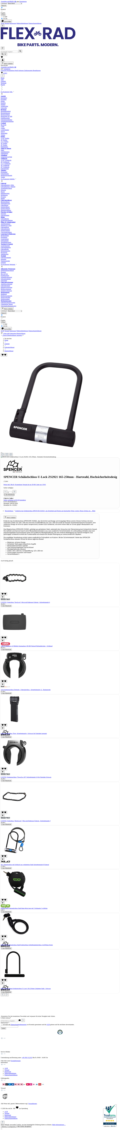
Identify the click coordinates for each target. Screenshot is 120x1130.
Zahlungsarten (28, 70)
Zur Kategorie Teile (7, 92)
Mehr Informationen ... (59, 1125)
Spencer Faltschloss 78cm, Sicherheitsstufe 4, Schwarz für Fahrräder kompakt (24, 733)
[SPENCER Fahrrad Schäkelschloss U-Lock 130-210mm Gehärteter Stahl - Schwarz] (15, 978)
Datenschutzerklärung (34, 23)
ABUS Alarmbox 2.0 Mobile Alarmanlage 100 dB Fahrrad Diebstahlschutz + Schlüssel (26, 646)
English (3, 13)
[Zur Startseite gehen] (38, 45)
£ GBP (5, 17)
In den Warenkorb (9, 494)
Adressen (21, 70)
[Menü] (2, 48)
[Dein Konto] (2, 60)
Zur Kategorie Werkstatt (8, 264)
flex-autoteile (4, 1050)
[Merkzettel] (2, 57)
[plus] (14, 491)
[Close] (1, 452)
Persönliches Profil (12, 70)
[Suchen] (20, 51)
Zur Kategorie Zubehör (8, 179)
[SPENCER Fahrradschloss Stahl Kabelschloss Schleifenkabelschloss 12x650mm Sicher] (15, 934)
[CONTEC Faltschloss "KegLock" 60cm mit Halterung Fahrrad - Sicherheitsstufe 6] (15, 591)
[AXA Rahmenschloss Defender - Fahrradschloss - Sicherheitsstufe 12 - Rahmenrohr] (15, 679)
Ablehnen (4, 1126)
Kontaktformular (15, 1061)
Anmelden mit (8, 1)
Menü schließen (8, 63)
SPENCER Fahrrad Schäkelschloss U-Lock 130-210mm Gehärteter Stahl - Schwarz (26, 988)
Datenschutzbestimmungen (19, 1024)
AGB (2, 23)
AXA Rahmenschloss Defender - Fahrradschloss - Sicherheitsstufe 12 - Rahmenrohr (26, 690)
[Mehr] (2, 75)
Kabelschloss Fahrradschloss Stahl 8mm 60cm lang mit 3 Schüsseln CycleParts (24, 908)
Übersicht (4, 70)
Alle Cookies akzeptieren (24, 1126)
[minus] (5, 491)
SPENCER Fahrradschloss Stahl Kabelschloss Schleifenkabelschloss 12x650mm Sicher (27, 945)
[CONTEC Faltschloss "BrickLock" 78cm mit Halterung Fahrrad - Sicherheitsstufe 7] (15, 810)
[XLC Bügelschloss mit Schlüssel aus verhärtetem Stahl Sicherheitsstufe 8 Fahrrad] (15, 854)
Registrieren (23, 1)
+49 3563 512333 (27, 1057)
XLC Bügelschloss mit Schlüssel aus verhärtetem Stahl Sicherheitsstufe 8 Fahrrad (25, 864)
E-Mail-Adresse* (6, 1018)
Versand (6, 23)
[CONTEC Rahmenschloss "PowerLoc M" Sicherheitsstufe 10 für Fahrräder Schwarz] (15, 766)
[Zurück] (2, 994)
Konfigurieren (12, 1126)
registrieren (7, 69)
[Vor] (7, 994)
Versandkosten (32, 1103)
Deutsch (3, 9)
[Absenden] (23, 1020)
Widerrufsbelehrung (22, 23)
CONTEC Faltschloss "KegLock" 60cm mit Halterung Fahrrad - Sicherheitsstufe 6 (25, 602)
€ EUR (5, 18)
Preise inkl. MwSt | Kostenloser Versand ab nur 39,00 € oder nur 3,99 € (25, 484)
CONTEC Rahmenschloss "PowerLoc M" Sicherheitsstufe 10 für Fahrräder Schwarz (26, 777)
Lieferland (4, 3)
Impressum (13, 23)
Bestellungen (37, 70)
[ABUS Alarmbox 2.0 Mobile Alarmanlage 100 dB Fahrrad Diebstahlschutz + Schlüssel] (15, 635)
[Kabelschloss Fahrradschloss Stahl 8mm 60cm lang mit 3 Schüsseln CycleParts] (15, 897)
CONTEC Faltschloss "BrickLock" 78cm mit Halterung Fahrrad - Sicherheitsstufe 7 (26, 821)
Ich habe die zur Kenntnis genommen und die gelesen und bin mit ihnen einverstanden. (38, 1024)
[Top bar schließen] (2, 25)
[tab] (50, 511)
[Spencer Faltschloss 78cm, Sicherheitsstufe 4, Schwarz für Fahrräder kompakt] (15, 722)
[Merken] (4, 354)
